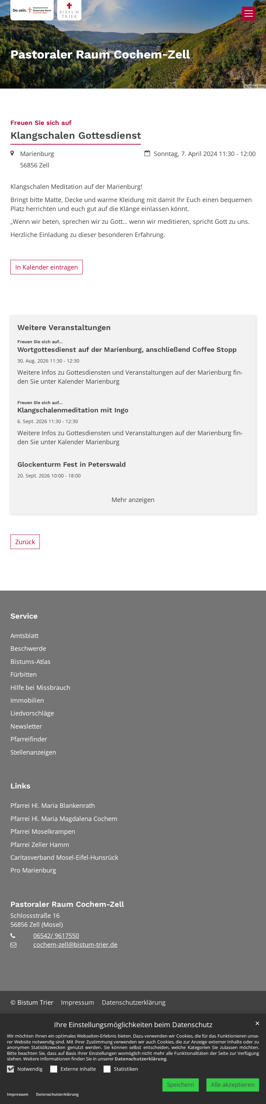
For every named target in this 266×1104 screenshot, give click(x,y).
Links (20, 786)
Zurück (25, 542)
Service (24, 616)
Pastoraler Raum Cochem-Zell (67, 904)
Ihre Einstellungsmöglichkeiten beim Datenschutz (133, 1025)
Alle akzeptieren (233, 1084)
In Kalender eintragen (46, 267)
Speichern (180, 1084)
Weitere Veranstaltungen (64, 327)
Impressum (17, 1094)
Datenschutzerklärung (140, 1059)
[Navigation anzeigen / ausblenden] (249, 13)
